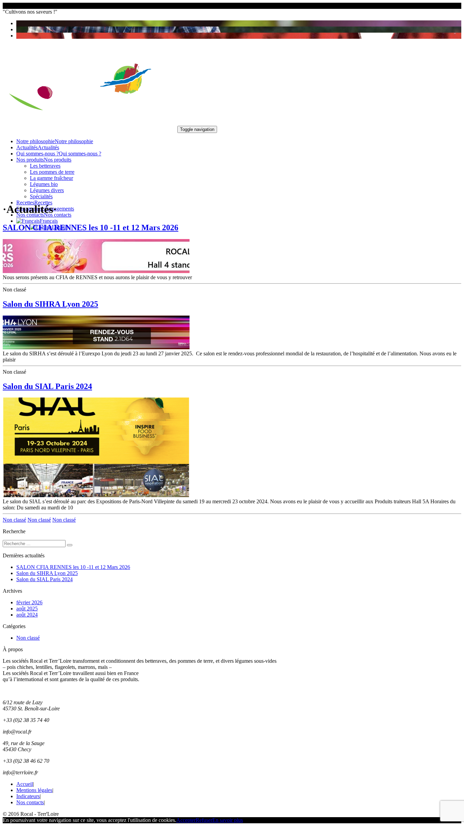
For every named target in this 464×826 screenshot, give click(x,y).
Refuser (204, 820)
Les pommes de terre (52, 172)
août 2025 (27, 608)
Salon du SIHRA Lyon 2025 (50, 304)
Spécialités (41, 196)
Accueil (24, 784)
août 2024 (27, 615)
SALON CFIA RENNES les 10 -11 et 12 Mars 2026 (90, 227)
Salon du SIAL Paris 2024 (47, 386)
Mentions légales (34, 790)
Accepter (186, 820)
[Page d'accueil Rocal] (89, 129)
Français (49, 221)
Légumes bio (44, 184)
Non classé (14, 520)
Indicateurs (28, 796)
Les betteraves (45, 166)
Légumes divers (47, 190)
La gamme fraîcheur (51, 178)
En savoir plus (227, 820)
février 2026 (29, 602)
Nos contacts (30, 802)
